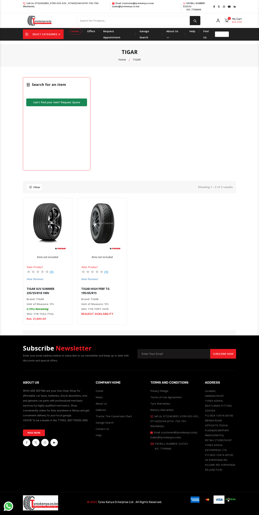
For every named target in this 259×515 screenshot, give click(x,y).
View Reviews (35, 279)
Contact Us (102, 429)
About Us (172, 31)
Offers (91, 31)
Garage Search (144, 34)
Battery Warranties (162, 410)
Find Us (206, 34)
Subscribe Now (223, 353)
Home (75, 31)
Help (192, 31)
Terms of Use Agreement (166, 397)
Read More (34, 432)
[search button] (195, 20)
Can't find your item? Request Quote (56, 102)
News (99, 397)
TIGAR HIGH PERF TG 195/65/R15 (95, 291)
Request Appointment (111, 34)
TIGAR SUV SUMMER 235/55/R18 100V (40, 291)
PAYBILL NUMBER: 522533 (194, 6)
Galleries (101, 410)
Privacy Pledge (159, 391)
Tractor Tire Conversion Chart (114, 416)
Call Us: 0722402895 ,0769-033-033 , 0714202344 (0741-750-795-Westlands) (61, 5)
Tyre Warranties (160, 403)
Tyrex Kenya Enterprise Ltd (115, 502)
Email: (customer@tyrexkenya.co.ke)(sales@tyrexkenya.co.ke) (133, 5)
